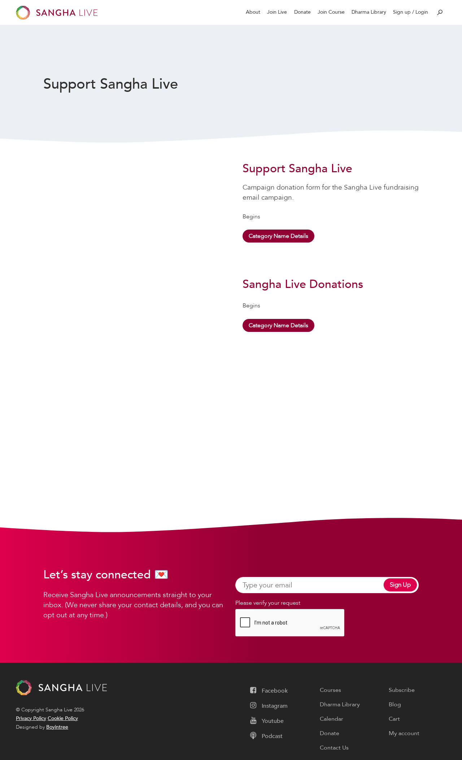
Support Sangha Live (297, 169)
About (253, 12)
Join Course (331, 12)
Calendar (331, 719)
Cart (394, 719)
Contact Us (334, 748)
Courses (330, 690)
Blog (395, 704)
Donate (302, 12)
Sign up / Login (410, 12)
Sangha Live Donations (303, 284)
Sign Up (400, 585)
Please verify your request (267, 603)
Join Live (277, 12)
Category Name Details (278, 236)
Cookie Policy (63, 718)
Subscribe (402, 690)
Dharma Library (369, 12)
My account (404, 733)
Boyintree (57, 727)
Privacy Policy (31, 718)
